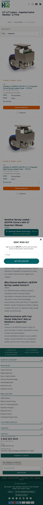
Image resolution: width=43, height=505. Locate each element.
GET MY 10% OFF (21, 261)
